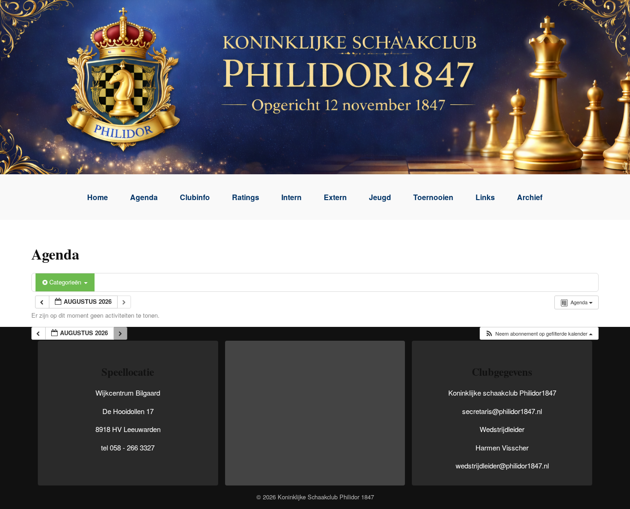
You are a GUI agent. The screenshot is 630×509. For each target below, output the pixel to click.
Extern (335, 197)
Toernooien (433, 197)
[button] (538, 333)
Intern (291, 197)
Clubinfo (195, 197)
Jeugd (380, 197)
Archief (529, 197)
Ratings (245, 197)
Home (97, 197)
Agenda (144, 197)
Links (485, 197)
